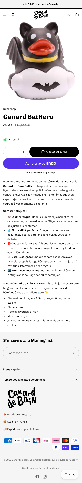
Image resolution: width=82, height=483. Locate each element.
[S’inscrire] (73, 353)
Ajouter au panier (56, 151)
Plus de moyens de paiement (41, 172)
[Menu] (4, 14)
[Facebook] (37, 476)
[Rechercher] (13, 14)
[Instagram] (44, 476)
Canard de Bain (20, 459)
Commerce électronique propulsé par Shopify (54, 459)
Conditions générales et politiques (41, 468)
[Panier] (77, 14)
